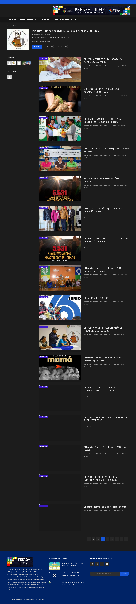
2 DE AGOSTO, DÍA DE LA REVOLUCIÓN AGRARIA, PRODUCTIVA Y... (102, 90)
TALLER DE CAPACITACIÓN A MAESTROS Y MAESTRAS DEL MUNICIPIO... (74, 564)
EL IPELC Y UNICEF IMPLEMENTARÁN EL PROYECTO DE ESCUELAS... (103, 329)
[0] (127, 2)
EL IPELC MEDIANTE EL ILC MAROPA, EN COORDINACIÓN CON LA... (103, 61)
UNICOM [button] (45, 19)
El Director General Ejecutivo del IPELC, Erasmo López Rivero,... (103, 359)
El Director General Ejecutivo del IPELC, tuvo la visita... (105, 449)
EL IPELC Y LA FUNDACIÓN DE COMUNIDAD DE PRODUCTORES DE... (106, 419)
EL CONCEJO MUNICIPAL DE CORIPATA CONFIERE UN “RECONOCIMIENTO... (102, 120)
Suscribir (124, 573)
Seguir (38, 46)
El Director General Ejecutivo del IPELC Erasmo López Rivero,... (102, 269)
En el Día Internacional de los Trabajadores (105, 506)
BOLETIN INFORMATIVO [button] (28, 19)
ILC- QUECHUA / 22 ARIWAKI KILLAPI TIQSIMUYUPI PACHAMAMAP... (72, 574)
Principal (13, 19)
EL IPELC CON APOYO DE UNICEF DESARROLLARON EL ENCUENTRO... (101, 389)
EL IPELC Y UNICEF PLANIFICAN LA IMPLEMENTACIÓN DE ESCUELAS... (100, 478)
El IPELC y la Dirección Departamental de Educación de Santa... (104, 210)
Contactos (11, 2)
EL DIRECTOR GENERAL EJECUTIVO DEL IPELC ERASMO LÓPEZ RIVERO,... (106, 240)
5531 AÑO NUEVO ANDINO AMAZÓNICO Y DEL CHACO (105, 180)
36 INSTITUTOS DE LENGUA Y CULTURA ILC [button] (68, 19)
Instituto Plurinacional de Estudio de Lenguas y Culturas (100, 66)
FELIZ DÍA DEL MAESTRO (96, 297)
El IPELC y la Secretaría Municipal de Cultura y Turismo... (106, 150)
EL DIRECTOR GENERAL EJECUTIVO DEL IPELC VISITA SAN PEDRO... (73, 583)
